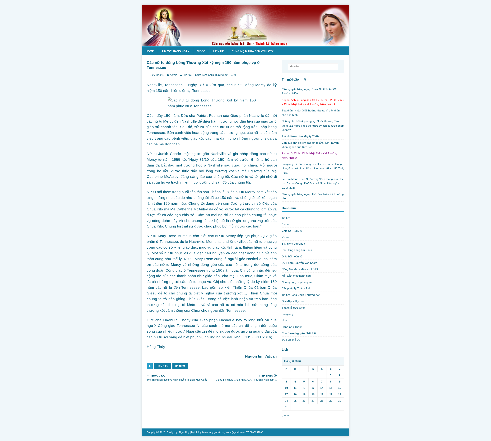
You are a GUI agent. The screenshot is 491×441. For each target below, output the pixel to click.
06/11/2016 (158, 74)
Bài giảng (287, 314)
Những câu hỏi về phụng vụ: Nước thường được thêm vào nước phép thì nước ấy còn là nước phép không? (313, 125)
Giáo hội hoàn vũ (292, 256)
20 (313, 394)
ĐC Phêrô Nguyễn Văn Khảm (299, 262)
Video (201, 51)
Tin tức (188, 74)
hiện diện (162, 366)
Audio (285, 224)
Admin (173, 74)
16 (339, 387)
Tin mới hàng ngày (175, 51)
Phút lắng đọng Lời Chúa (297, 249)
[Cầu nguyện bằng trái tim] (245, 44)
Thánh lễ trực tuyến (294, 307)
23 (339, 394)
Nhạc (285, 320)
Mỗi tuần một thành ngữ (296, 275)
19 (304, 394)
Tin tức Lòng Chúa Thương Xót (210, 74)
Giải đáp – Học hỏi (293, 301)
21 (321, 394)
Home (150, 51)
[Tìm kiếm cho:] (313, 66)
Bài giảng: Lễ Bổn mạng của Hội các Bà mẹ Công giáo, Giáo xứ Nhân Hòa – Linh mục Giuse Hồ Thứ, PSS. (313, 168)
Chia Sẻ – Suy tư (292, 230)
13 (313, 387)
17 (286, 394)
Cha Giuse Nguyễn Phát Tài (299, 333)
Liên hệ (218, 51)
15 (330, 387)
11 (295, 387)
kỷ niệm (180, 366)
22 (330, 394)
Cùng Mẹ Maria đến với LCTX (253, 51)
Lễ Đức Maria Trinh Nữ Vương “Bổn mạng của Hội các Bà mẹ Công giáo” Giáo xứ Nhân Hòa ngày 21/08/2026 (312, 183)
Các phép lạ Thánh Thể (296, 288)
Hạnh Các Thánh (292, 326)
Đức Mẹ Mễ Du (291, 339)
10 (286, 387)
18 (295, 394)
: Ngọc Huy (183, 432)
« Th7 (285, 416)
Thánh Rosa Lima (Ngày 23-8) (300, 136)
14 (321, 387)
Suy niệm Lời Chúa (293, 243)
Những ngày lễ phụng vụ (297, 282)
